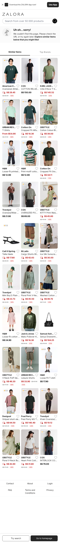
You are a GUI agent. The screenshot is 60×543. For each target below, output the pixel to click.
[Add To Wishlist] (18, 86)
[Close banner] (2, 4)
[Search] (54, 21)
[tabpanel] (30, 264)
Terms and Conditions (30, 491)
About (30, 483)
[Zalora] (30, 14)
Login (50, 483)
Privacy (50, 490)
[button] (30, 4)
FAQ (10, 490)
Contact (10, 483)
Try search (16, 538)
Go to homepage (44, 538)
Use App (53, 4)
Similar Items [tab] (14, 52)
